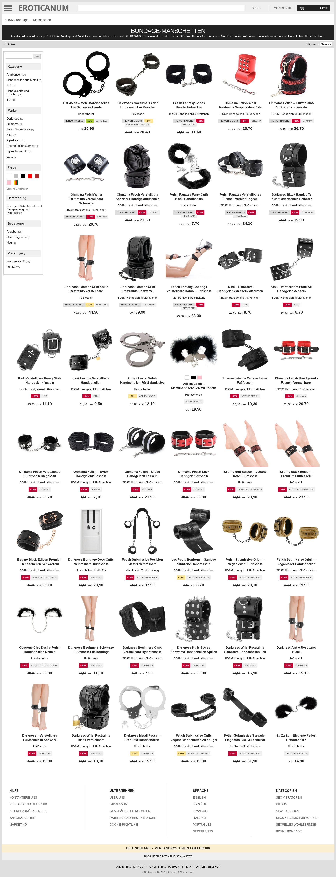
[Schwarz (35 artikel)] (23, 176)
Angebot (12, 231)
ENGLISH (199, 797)
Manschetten (42, 20)
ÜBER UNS (117, 797)
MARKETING (18, 824)
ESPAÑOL (199, 804)
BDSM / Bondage (16, 20)
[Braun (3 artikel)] (37, 176)
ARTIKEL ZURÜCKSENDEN (28, 811)
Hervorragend (15, 237)
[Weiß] (187, 377)
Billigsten (311, 44)
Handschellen (86, 113)
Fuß (9, 85)
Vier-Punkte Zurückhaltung (188, 297)
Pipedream (13, 140)
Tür (9, 99)
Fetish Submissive (18, 129)
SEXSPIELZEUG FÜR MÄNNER (297, 817)
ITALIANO (199, 817)
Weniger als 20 (16, 261)
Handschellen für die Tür (91, 570)
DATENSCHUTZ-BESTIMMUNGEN (133, 817)
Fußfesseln (137, 113)
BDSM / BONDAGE (289, 831)
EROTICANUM (43, 7)
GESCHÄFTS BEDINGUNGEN (130, 811)
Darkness (13, 118)
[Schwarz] (193, 377)
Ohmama (13, 124)
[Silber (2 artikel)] (16, 176)
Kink (9, 134)
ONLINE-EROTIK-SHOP (164, 866)
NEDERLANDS (203, 831)
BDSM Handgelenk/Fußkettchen (189, 113)
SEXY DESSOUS (287, 811)
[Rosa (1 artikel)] (9, 182)
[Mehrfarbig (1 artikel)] (16, 182)
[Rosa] (199, 377)
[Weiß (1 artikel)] (9, 176)
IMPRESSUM (119, 804)
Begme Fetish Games (21, 145)
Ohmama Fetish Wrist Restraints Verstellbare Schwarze (86, 199)
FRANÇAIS (200, 811)
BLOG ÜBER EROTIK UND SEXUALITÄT (168, 856)
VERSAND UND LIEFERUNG (29, 804)
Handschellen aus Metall (22, 80)
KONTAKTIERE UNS (23, 797)
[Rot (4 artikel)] (30, 176)
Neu (9, 242)
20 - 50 (11, 266)
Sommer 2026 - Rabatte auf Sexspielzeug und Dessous (24, 209)
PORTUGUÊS (202, 824)
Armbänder (14, 74)
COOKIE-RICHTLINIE (124, 824)
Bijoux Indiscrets (17, 151)
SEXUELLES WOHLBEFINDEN (296, 824)
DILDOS (281, 804)
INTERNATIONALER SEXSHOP (200, 866)
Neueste (326, 44)
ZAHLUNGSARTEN (22, 817)
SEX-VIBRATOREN (289, 797)
